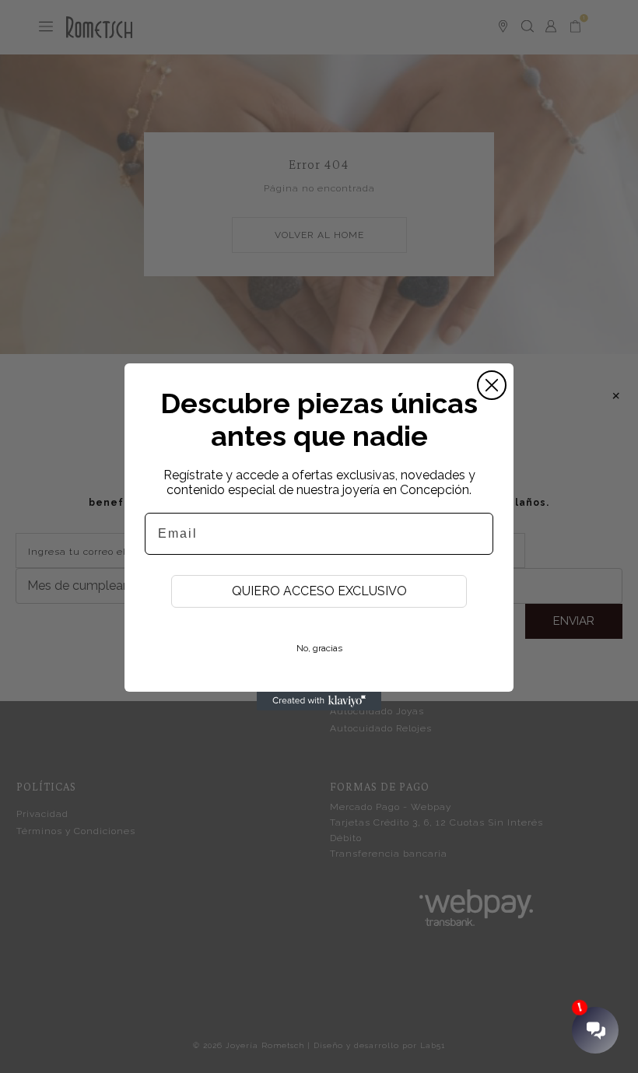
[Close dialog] (492, 385)
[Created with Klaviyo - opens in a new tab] (319, 701)
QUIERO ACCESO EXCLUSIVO (319, 591)
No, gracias (319, 648)
